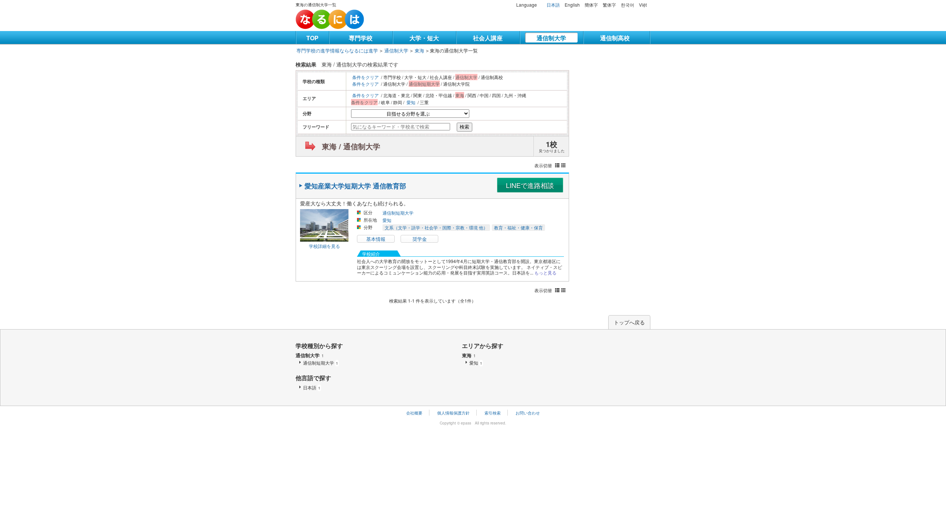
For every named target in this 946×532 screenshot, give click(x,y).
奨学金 (419, 238)
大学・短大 (424, 38)
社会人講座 (488, 38)
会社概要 (414, 413)
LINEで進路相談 (530, 185)
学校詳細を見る (324, 246)
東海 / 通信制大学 (351, 146)
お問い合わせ (527, 413)
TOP (312, 38)
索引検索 (492, 413)
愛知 (410, 102)
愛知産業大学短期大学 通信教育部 (355, 186)
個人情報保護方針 (453, 413)
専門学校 (360, 38)
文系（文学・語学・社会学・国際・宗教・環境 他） (436, 227)
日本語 (553, 4)
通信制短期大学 (398, 212)
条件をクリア (365, 77)
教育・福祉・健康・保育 (518, 227)
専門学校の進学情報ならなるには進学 (337, 50)
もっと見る (545, 272)
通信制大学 (551, 38)
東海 (419, 50)
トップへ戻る (629, 322)
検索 (464, 127)
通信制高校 (615, 38)
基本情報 (375, 238)
